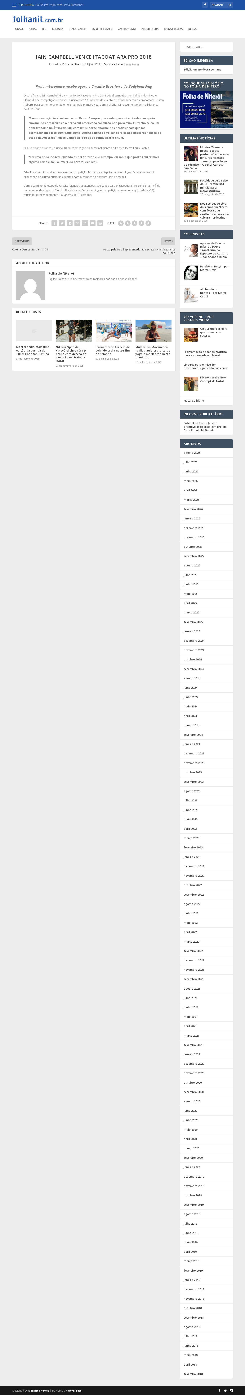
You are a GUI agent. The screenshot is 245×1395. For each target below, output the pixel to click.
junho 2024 (191, 697)
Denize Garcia (77, 29)
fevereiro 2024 (193, 734)
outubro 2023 (193, 772)
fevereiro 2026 (193, 509)
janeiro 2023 (192, 857)
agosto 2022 (192, 904)
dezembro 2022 (194, 866)
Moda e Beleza (173, 29)
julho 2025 (190, 575)
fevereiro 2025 (193, 622)
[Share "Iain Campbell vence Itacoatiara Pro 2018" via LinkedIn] (85, 223)
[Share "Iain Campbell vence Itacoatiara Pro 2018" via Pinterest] (77, 223)
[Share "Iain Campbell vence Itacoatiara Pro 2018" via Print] (100, 223)
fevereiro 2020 (193, 1157)
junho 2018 (191, 1345)
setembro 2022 (194, 894)
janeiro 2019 (192, 1280)
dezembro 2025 (194, 528)
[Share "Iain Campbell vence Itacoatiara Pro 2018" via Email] (92, 223)
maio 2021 (191, 1016)
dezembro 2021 (194, 960)
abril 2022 (190, 932)
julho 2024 (190, 687)
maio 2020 (191, 1129)
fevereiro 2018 (193, 1374)
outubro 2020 (193, 1082)
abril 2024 (190, 716)
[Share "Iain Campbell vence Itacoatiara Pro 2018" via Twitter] (62, 223)
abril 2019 (190, 1251)
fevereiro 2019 (193, 1270)
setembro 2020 (194, 1092)
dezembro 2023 (194, 753)
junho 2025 (191, 584)
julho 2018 (190, 1336)
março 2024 (191, 725)
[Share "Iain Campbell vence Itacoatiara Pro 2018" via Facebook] (54, 223)
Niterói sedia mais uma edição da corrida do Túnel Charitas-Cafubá (33, 350)
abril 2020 (190, 1139)
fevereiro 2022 (193, 951)
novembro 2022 (194, 875)
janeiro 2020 (192, 1167)
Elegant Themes (38, 1390)
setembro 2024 (194, 669)
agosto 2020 (192, 1101)
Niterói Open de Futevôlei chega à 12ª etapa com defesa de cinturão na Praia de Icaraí (71, 354)
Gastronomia (127, 29)
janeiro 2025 (192, 631)
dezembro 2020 (194, 1063)
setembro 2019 (194, 1204)
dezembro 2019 (194, 1176)
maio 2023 (191, 819)
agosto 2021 (192, 988)
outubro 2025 (193, 546)
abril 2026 (190, 490)
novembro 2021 (194, 969)
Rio (44, 29)
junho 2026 (191, 471)
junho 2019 (191, 1233)
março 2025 (191, 612)
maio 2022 (191, 922)
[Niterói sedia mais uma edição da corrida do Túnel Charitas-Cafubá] (34, 331)
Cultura (57, 29)
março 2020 (191, 1148)
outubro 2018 (193, 1308)
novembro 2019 (194, 1186)
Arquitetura (149, 29)
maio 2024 (191, 706)
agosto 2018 (192, 1327)
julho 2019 (190, 1223)
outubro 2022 (193, 885)
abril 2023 (190, 828)
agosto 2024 (192, 678)
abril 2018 (190, 1364)
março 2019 (191, 1261)
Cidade (19, 29)
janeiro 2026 (192, 518)
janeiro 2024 (192, 744)
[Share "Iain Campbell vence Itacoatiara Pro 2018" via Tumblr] (70, 223)
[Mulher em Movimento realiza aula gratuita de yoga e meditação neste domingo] (154, 331)
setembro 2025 (194, 556)
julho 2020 (190, 1110)
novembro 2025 (194, 537)
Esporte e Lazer (102, 29)
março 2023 (191, 838)
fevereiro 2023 (193, 847)
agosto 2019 (192, 1214)
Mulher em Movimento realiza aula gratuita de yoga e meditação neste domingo (153, 352)
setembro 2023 (194, 781)
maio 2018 (191, 1355)
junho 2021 (191, 1007)
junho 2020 (191, 1120)
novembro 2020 (194, 1073)
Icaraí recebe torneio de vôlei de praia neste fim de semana (113, 350)
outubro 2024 (193, 659)
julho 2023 (190, 800)
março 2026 (191, 499)
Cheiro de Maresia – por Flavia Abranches (61, 5)
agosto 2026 (192, 452)
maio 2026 (191, 481)
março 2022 (191, 941)
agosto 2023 (192, 791)
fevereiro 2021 (193, 1045)
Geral (33, 29)
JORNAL (192, 29)
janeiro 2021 (192, 1054)
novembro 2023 (194, 763)
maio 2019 (191, 1242)
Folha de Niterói (72, 64)
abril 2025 (190, 603)
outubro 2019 (193, 1195)
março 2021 (191, 1035)
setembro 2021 (194, 979)
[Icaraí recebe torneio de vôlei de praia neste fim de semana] (114, 331)
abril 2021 (190, 1026)
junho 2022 (191, 913)
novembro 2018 (194, 1298)
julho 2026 (190, 462)
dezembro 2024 (194, 640)
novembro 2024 (194, 650)
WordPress (75, 1390)
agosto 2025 (192, 565)
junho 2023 (191, 810)
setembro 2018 (194, 1317)
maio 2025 (191, 593)
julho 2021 (190, 998)
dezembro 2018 (194, 1289)
